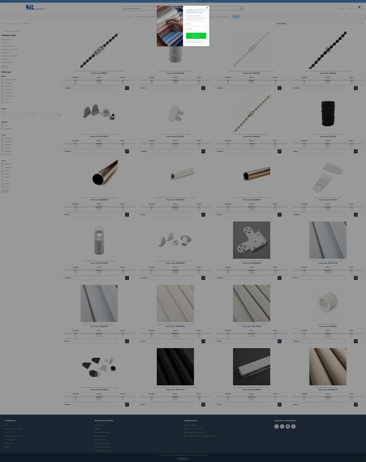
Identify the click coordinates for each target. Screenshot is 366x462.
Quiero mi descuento (196, 36)
